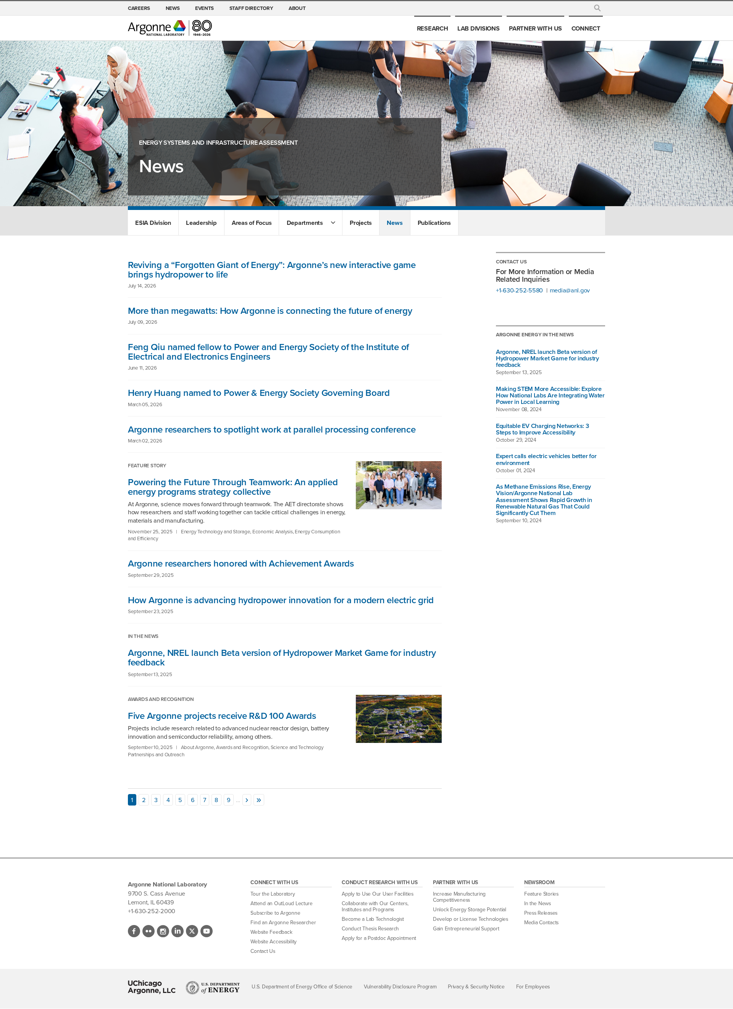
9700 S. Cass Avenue (156, 893)
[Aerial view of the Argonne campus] (394, 740)
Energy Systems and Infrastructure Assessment (218, 142)
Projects (361, 222)
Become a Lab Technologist (373, 919)
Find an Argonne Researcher (283, 923)
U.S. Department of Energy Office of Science (302, 987)
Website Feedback (271, 932)
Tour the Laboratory (272, 894)
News (173, 8)
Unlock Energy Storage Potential (469, 910)
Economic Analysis (272, 531)
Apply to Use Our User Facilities (377, 894)
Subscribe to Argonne (275, 913)
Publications (434, 222)
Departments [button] (305, 222)
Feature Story (147, 465)
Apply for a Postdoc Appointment (379, 938)
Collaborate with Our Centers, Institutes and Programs (375, 906)
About (297, 8)
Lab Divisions (478, 28)
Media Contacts (541, 923)
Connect (586, 28)
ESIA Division (153, 222)
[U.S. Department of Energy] (213, 987)
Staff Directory (251, 8)
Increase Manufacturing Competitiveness (459, 897)
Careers (139, 8)
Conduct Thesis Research (370, 929)
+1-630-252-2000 (151, 910)
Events (204, 8)
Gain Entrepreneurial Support (466, 929)
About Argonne (197, 747)
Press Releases (540, 913)
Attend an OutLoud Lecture (281, 903)
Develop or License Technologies (470, 919)
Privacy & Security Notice (476, 987)
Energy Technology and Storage (215, 531)
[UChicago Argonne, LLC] (152, 987)
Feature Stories (541, 894)
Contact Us (262, 951)
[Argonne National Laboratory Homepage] (170, 28)
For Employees (533, 987)
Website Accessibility (273, 942)
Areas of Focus (251, 222)
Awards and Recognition (161, 699)
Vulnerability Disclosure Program (400, 987)
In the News (143, 636)
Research (432, 28)
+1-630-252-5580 (519, 290)
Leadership (201, 222)
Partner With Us (535, 28)
